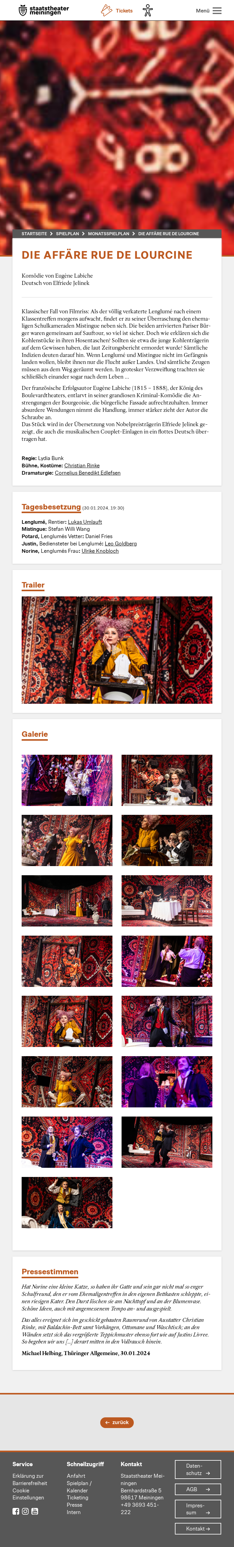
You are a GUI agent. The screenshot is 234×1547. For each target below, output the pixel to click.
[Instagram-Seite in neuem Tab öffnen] (25, 1511)
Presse (74, 1505)
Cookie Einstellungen (28, 1494)
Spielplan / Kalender (79, 1486)
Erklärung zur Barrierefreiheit (29, 1479)
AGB (191, 1489)
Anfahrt (76, 1476)
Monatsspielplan (108, 233)
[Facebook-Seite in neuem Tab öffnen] (15, 1511)
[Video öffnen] (117, 650)
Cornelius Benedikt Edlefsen (88, 473)
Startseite (34, 233)
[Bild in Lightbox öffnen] (67, 780)
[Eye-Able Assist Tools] (149, 10)
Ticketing (77, 1497)
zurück (120, 1422)
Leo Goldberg (121, 543)
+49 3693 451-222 (140, 1508)
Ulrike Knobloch (100, 551)
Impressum (195, 1509)
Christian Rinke (82, 465)
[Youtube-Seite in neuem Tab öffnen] (34, 1511)
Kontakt (195, 1528)
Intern (74, 1512)
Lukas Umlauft (85, 522)
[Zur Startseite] (43, 11)
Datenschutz (194, 1469)
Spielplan (67, 233)
